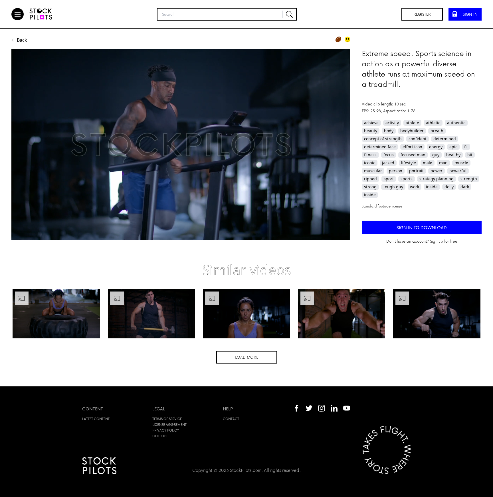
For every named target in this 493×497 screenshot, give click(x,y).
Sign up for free (443, 241)
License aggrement (169, 424)
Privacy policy (165, 430)
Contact (231, 419)
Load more (246, 357)
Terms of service (167, 419)
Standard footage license (382, 206)
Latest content (96, 419)
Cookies (159, 436)
